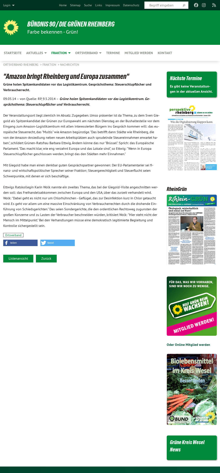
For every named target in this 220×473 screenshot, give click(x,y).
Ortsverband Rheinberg (21, 65)
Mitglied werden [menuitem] (139, 53)
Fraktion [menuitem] (59, 53)
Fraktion (50, 65)
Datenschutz (131, 5)
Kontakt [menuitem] (165, 53)
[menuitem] (63, 5)
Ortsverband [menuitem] (86, 53)
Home (63, 5)
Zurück (46, 258)
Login (7, 5)
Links (98, 5)
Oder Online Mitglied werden (188, 344)
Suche (88, 5)
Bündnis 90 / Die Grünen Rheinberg (71, 24)
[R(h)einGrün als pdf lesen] (192, 230)
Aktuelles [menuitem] (34, 53)
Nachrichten (69, 65)
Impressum (112, 5)
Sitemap (75, 5)
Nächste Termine (186, 78)
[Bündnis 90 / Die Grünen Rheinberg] (11, 27)
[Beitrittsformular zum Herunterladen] (192, 306)
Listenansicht (18, 258)
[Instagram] (204, 5)
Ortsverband (13, 235)
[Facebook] (196, 5)
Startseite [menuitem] (12, 53)
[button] (20, 243)
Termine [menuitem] (113, 53)
